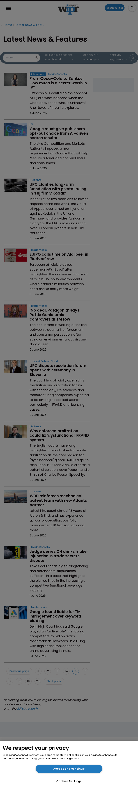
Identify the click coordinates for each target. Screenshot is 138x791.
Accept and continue (69, 769)
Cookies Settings (69, 781)
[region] (69, 766)
